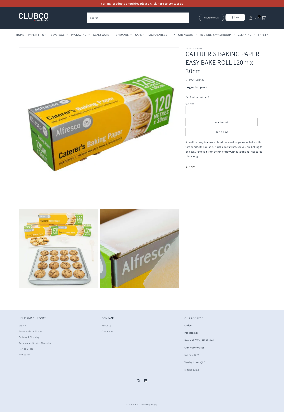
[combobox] (138, 18)
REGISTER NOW (211, 17)
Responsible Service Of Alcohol (35, 343)
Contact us (107, 331)
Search (22, 325)
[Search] (185, 16)
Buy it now (221, 131)
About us (106, 325)
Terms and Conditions (30, 331)
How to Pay (25, 354)
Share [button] (192, 166)
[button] (37, 35)
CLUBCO (136, 404)
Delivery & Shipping (29, 337)
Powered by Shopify (149, 404)
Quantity (190, 103)
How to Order (26, 348)
